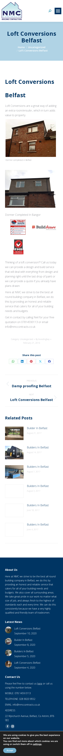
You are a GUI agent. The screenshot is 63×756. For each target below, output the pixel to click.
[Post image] (14, 433)
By (43, 339)
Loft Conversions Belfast (27, 628)
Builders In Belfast (38, 447)
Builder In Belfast (37, 428)
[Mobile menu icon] (58, 11)
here (39, 683)
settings (37, 744)
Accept (10, 750)
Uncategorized (26, 339)
